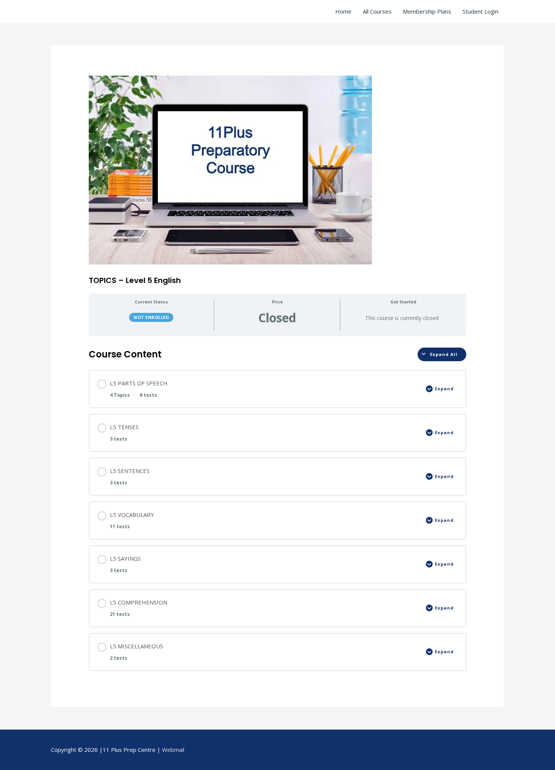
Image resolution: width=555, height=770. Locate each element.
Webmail (173, 749)
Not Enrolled (151, 317)
